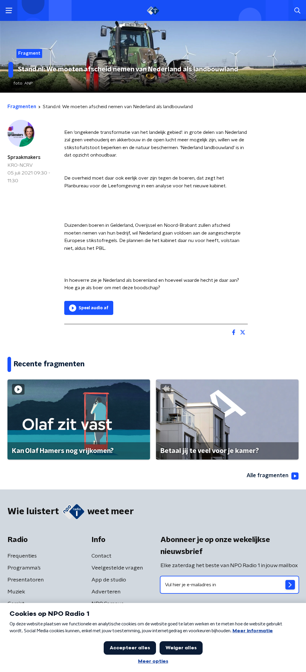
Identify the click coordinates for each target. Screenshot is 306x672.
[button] (9, 10)
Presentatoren (25, 580)
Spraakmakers (24, 157)
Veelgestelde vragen (117, 568)
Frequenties (22, 556)
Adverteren (105, 592)
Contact (101, 556)
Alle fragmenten (267, 475)
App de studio (108, 580)
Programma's (24, 568)
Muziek (16, 592)
